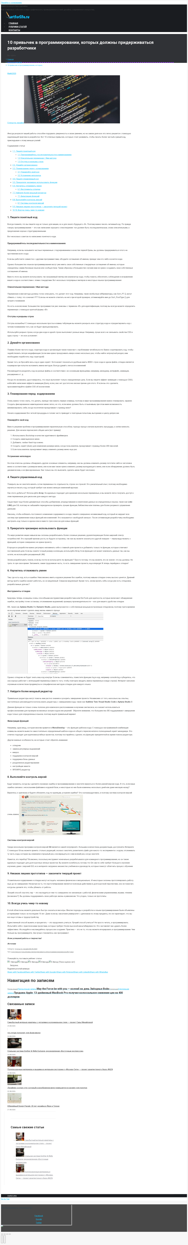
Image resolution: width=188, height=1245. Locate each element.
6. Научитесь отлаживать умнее (27, 186)
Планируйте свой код (28, 172)
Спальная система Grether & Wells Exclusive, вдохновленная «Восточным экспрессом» (45, 1051)
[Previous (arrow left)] (2, 1239)
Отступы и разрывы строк (30, 161)
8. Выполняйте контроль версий (27, 200)
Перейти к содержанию (11, 3)
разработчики (68, 952)
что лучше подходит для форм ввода (23, 1033)
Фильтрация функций (28, 196)
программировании (54, 952)
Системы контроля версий (31, 203)
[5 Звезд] (53, 962)
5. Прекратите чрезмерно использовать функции (35, 182)
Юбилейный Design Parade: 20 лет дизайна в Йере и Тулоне (33, 1106)
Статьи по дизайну (14, 62)
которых (22, 952)
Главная (10, 59)
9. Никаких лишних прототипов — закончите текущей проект (40, 206)
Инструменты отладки (29, 189)
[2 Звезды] (23, 962)
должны (15, 952)
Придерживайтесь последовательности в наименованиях (44, 155)
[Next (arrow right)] (5, 1239)
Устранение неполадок (29, 175)
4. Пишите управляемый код (26, 179)
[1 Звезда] (12, 962)
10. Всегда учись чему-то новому (28, 210)
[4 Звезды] (43, 962)
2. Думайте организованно (25, 165)
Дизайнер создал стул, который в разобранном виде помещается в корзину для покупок (47, 1088)
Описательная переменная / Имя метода (37, 158)
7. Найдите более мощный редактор (29, 193)
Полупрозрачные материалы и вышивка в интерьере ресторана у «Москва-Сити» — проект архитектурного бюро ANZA (60, 1069)
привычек (30, 952)
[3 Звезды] (33, 962)
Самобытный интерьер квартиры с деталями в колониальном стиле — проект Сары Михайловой (50, 1022)
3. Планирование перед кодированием (31, 168)
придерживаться (40, 952)
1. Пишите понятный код (24, 151)
